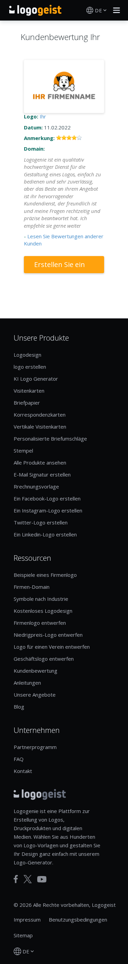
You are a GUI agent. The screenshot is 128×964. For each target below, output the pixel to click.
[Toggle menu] (115, 10)
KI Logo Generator (36, 378)
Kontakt (23, 771)
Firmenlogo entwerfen (40, 622)
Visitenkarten (29, 390)
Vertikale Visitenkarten (40, 426)
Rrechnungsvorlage (36, 486)
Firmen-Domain (31, 586)
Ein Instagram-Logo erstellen (48, 510)
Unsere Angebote (35, 694)
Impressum (27, 919)
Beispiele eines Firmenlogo (45, 574)
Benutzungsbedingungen (78, 919)
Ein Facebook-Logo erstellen (47, 498)
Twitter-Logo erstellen (41, 522)
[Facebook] (16, 879)
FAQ (19, 759)
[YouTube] (41, 879)
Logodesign (27, 354)
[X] (28, 879)
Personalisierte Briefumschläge (50, 438)
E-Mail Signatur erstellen (42, 474)
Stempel (23, 450)
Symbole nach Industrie (41, 598)
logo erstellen (30, 366)
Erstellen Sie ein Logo (59, 266)
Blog (19, 706)
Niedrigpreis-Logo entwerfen (48, 634)
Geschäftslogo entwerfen (44, 658)
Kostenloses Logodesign (43, 610)
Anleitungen (27, 682)
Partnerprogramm (35, 747)
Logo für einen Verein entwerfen (52, 646)
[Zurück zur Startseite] (35, 10)
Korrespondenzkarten (40, 414)
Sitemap (23, 935)
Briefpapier (27, 402)
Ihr (43, 116)
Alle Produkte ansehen (40, 462)
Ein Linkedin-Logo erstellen (45, 534)
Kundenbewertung (35, 670)
